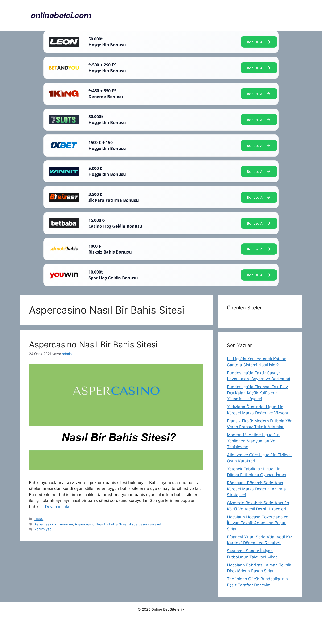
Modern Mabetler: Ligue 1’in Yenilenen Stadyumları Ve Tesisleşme (253, 440)
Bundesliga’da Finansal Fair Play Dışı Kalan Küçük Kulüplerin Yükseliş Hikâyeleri (257, 392)
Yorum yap (43, 529)
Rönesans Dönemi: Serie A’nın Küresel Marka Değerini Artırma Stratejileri (256, 488)
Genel (38, 519)
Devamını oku (57, 506)
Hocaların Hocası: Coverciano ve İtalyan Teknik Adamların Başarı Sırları (257, 523)
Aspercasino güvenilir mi (53, 524)
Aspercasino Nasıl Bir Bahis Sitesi (93, 344)
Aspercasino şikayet (145, 524)
